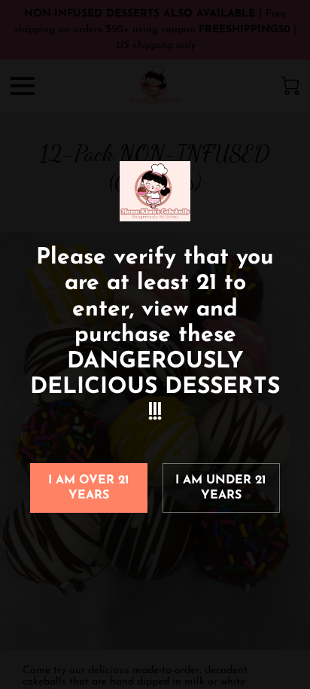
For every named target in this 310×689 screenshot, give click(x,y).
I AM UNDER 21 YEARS (220, 488)
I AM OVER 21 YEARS (88, 488)
